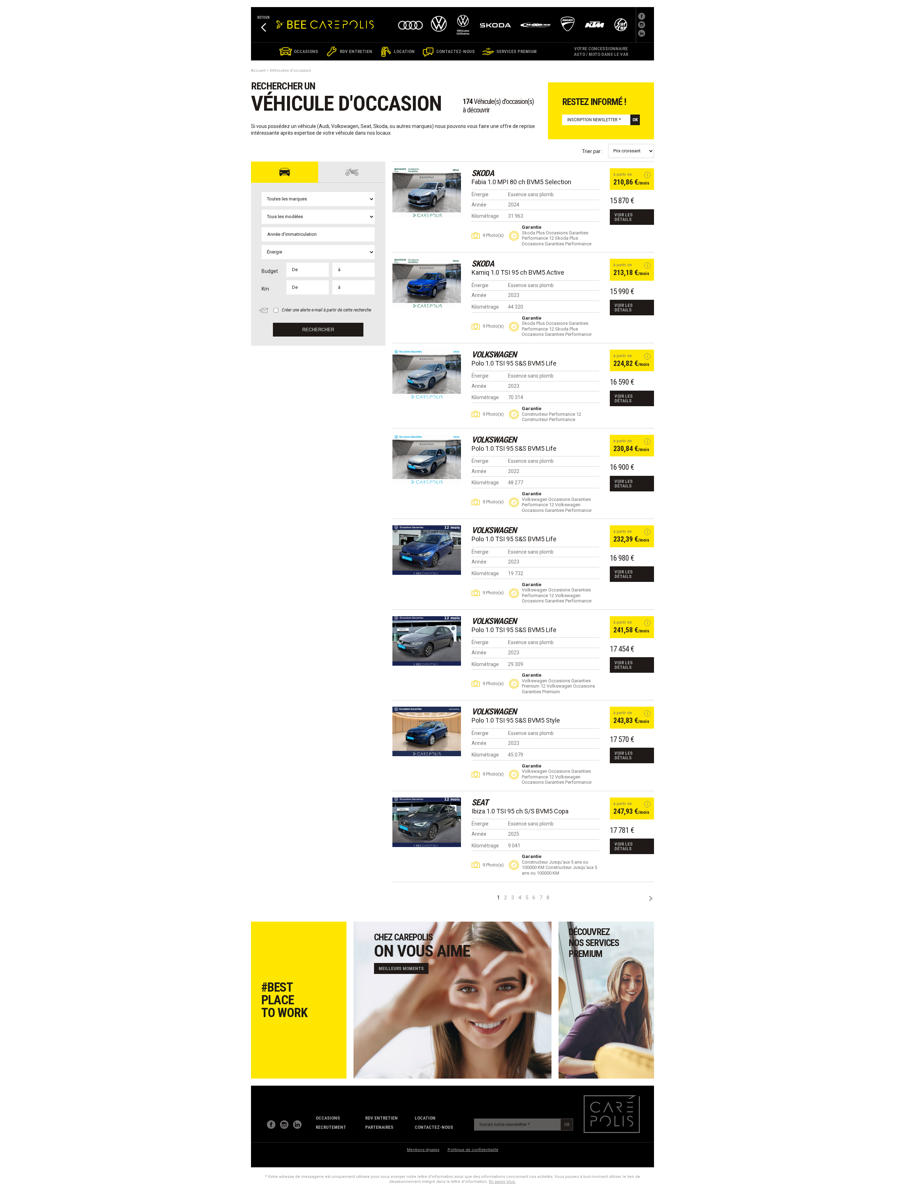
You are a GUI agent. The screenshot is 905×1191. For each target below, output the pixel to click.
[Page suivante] (650, 898)
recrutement (331, 1127)
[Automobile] (284, 172)
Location (425, 1118)
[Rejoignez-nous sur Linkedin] (641, 33)
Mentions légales (423, 1150)
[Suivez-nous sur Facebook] (641, 16)
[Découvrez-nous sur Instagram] (284, 1124)
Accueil (258, 70)
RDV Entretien (381, 1118)
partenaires (379, 1127)
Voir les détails (623, 217)
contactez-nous (434, 1127)
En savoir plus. (502, 1181)
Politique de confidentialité (473, 1150)
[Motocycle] (351, 172)
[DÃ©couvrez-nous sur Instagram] (641, 24)
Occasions (328, 1118)
